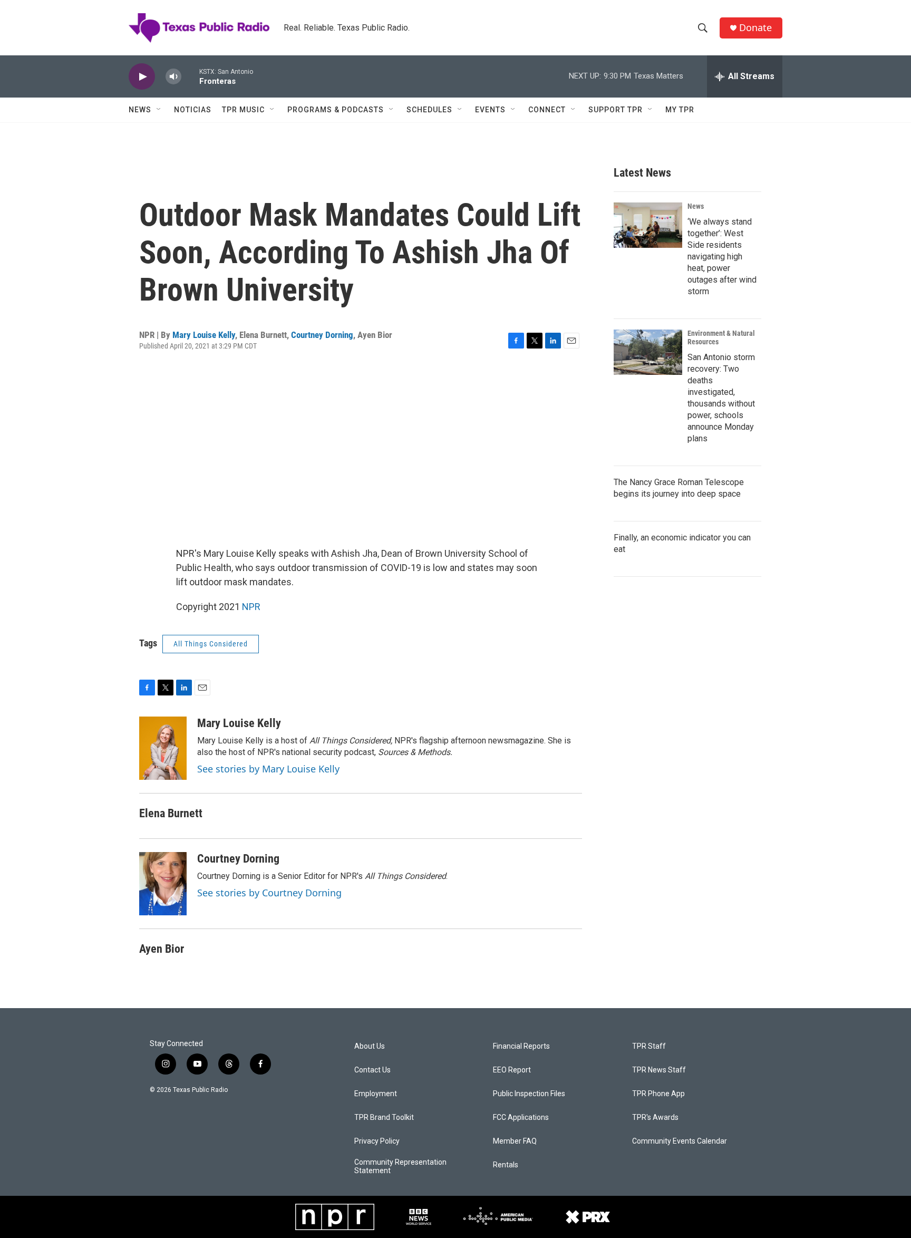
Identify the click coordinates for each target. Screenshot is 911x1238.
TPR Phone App (658, 1094)
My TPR (679, 109)
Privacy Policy (377, 1141)
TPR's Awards (655, 1117)
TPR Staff (649, 1046)
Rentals (505, 1165)
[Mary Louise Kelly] (163, 748)
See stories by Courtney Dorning (269, 892)
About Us (369, 1046)
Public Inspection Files (529, 1094)
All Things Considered (210, 644)
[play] (141, 77)
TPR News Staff (659, 1070)
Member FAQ (515, 1141)
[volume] (173, 77)
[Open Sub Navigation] (159, 109)
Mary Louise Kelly (203, 335)
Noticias (192, 109)
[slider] (190, 76)
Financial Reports (521, 1046)
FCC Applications (521, 1117)
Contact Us (372, 1070)
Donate (755, 27)
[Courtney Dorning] (163, 883)
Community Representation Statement (400, 1166)
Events (490, 109)
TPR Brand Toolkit (384, 1117)
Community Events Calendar (679, 1141)
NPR (251, 606)
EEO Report (512, 1070)
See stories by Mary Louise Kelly (268, 768)
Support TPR (615, 109)
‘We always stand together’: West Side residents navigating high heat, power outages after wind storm (722, 256)
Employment (375, 1094)
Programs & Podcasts (335, 109)
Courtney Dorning (322, 335)
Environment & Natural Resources (721, 337)
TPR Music (243, 109)
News (140, 109)
